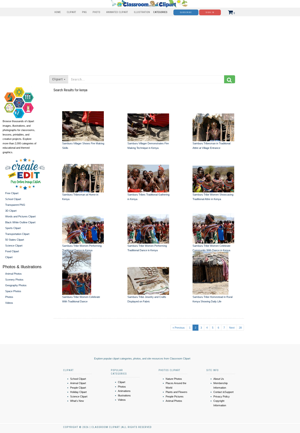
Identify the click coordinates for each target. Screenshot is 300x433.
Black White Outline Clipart (20, 222)
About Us (218, 378)
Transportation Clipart (17, 233)
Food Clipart (12, 251)
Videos (9, 302)
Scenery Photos (14, 279)
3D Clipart (10, 210)
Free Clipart (11, 193)
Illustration (142, 12)
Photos (9, 296)
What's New (77, 400)
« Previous (179, 327)
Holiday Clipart (78, 391)
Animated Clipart (117, 12)
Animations (124, 390)
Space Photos (13, 291)
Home (58, 12)
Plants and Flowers (176, 391)
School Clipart (13, 199)
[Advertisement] (150, 44)
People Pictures (175, 396)
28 (240, 327)
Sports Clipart (13, 228)
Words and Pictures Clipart (20, 216)
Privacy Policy (221, 396)
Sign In (210, 12)
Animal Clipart (78, 383)
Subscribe (186, 12)
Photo (96, 12)
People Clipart (78, 387)
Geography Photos (16, 285)
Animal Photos (13, 273)
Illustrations (124, 395)
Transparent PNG (15, 204)
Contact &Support (223, 391)
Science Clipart (13, 245)
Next (232, 327)
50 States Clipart (14, 239)
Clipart (71, 12)
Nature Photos (174, 378)
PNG (84, 12)
